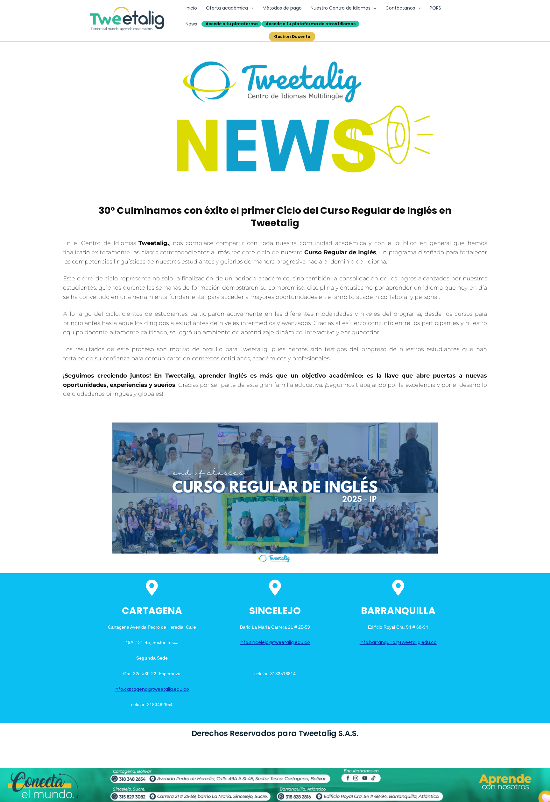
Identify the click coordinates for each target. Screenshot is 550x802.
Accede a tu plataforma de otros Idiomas (311, 23)
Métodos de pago (282, 8)
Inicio (191, 8)
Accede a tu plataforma (232, 23)
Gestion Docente (292, 36)
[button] (251, 8)
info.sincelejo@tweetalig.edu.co (275, 642)
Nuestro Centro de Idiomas (340, 8)
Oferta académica (227, 8)
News (191, 24)
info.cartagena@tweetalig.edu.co (152, 689)
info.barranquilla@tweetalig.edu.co (398, 642)
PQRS (435, 8)
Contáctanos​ (400, 8)
